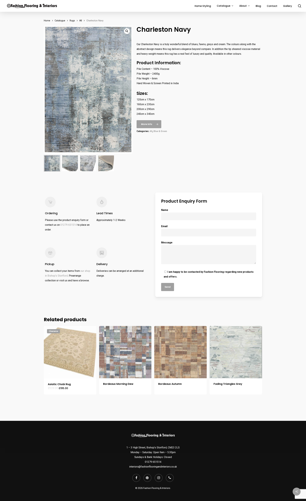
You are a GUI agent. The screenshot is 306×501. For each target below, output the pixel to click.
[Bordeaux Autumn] (180, 352)
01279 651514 (68, 224)
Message (166, 242)
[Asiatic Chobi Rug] (70, 352)
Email (164, 226)
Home (47, 20)
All (80, 20)
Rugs (72, 20)
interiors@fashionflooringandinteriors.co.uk (153, 466)
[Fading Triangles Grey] (236, 352)
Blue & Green (160, 131)
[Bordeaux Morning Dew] (125, 352)
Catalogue (60, 20)
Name (164, 210)
